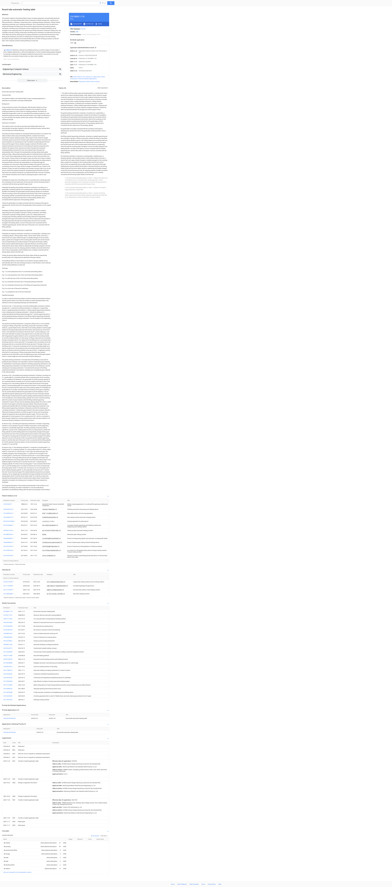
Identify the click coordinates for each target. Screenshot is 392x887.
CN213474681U (7, 641)
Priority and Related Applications (87, 78)
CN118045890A (7, 663)
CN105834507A (8, 534)
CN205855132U (7, 633)
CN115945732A (7, 699)
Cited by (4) (89, 77)
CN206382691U (8, 542)
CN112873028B (7, 692)
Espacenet (82, 81)
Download (96, 836)
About (173, 884)
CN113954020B (7, 681)
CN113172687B (7, 685)
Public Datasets (194, 884)
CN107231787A (8, 546)
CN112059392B (7, 652)
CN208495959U (7, 637)
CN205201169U (8, 530)
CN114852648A (8, 594)
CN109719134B (8, 582)
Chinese (83, 29)
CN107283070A (8, 550)
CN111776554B (8, 586)
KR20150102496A (8, 521)
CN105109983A (8, 525)
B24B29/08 (8, 50)
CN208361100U (7, 644)
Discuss (97, 81)
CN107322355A (8, 555)
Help (219, 884)
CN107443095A (7, 626)
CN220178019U (7, 659)
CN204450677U (8, 517)
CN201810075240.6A (9, 718)
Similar (99, 24)
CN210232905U (7, 696)
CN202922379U (8, 509)
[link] (32, 53)
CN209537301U (7, 666)
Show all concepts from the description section (17, 872)
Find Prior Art (90, 24)
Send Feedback (182, 884)
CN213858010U (7, 688)
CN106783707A (7, 630)
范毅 (77, 31)
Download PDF (77, 24)
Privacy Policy (212, 884)
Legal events (96, 77)
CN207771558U (7, 655)
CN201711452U (7, 619)
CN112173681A (8, 590)
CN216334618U (7, 677)
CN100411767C (7, 615)
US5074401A (7, 504)
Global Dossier (90, 81)
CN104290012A (8, 513)
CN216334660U (7, 674)
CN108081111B (7, 611)
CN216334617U (7, 648)
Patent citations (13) (79, 77)
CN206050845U (8, 538)
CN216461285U (7, 622)
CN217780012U (7, 670)
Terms (203, 884)
